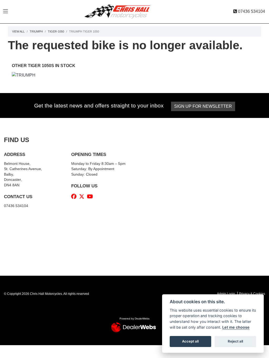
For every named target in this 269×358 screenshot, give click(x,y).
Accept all (190, 341)
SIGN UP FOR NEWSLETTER (203, 106)
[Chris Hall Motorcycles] (121, 11)
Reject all (235, 341)
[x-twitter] (83, 196)
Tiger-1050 (56, 31)
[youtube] (91, 196)
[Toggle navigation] (5, 11)
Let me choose (236, 327)
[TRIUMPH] (23, 76)
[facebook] (75, 196)
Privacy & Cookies (252, 294)
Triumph (36, 31)
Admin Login (226, 294)
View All (18, 31)
